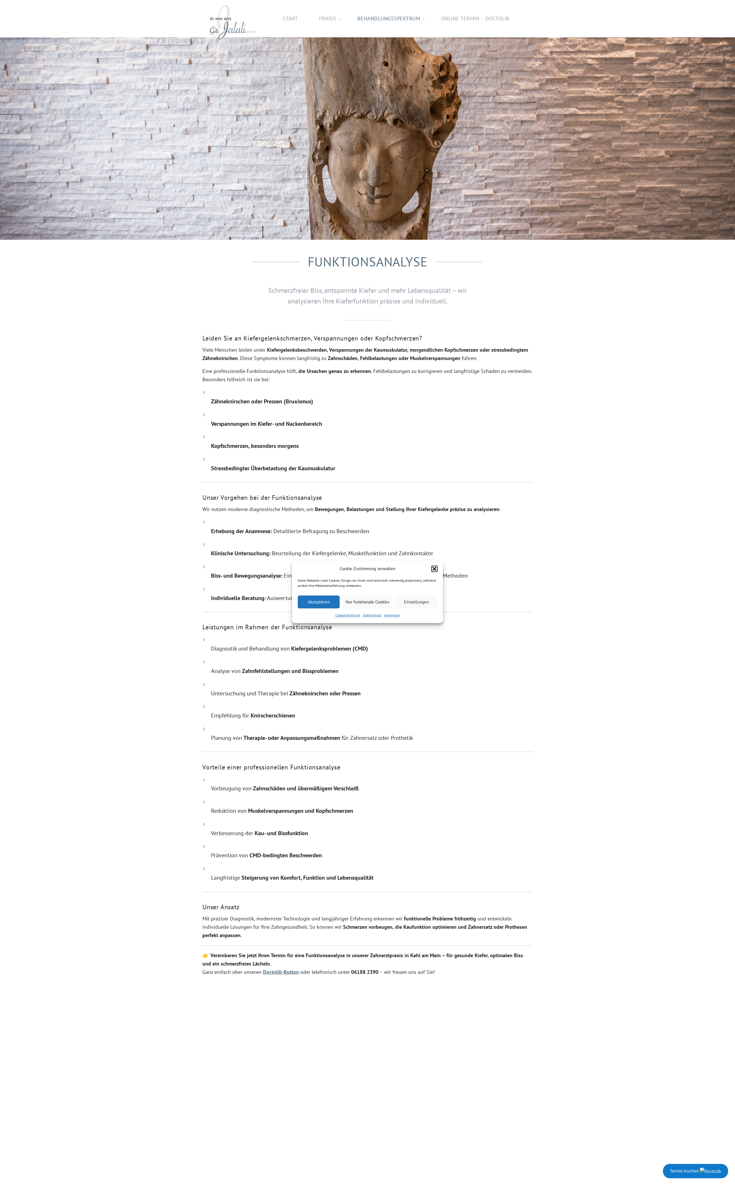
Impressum (392, 615)
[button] (434, 569)
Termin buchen (685, 1171)
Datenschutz (372, 615)
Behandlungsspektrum (388, 18)
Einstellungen (416, 602)
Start (290, 18)
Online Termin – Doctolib (475, 18)
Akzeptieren (319, 602)
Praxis (327, 18)
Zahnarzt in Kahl (228, 32)
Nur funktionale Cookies (367, 602)
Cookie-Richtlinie (347, 615)
